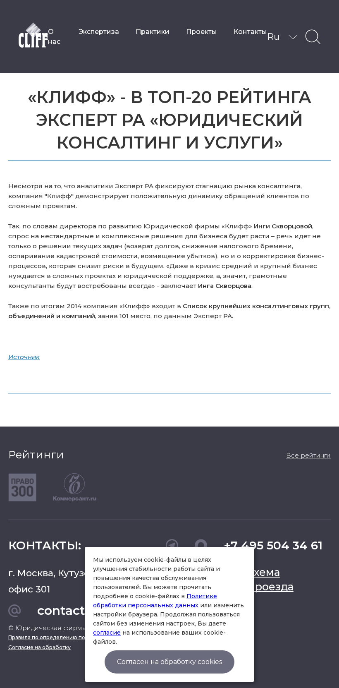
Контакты (250, 32)
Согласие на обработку (39, 647)
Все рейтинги (308, 455)
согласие (107, 632)
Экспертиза (99, 32)
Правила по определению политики (56, 637)
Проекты (201, 32)
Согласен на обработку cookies (169, 662)
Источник (24, 357)
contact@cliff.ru (87, 610)
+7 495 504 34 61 (273, 545)
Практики (153, 32)
